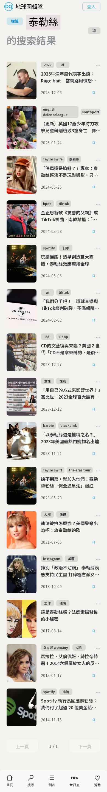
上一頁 (22, 746)
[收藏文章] (93, 92)
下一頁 (84, 746)
